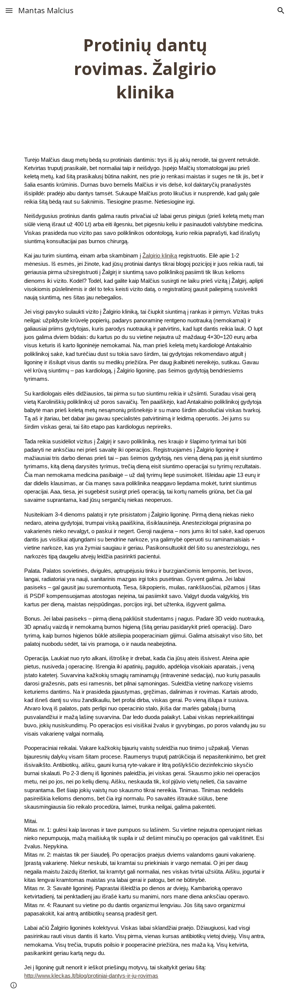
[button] (9, 10)
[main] (144, 68)
